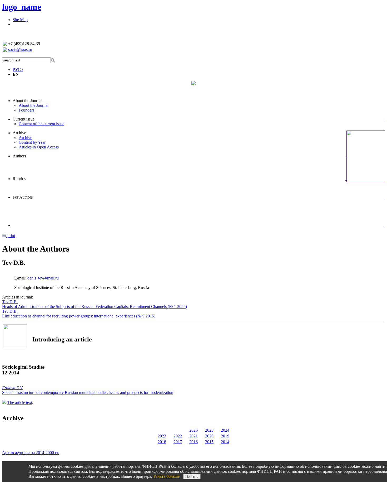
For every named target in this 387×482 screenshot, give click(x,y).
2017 (177, 442)
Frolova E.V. (12, 387)
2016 (193, 442)
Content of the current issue (41, 124)
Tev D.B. (10, 302)
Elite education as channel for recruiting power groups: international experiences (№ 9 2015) (78, 316)
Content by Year (32, 142)
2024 (225, 430)
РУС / (18, 69)
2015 (209, 442)
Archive (19, 133)
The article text (19, 402)
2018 (162, 442)
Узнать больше (166, 476)
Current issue (23, 119)
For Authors (23, 197)
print (10, 235)
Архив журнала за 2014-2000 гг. (30, 452)
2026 (193, 430)
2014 (225, 442)
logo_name (21, 7)
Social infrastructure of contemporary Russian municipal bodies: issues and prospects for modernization (87, 392)
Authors (19, 156)
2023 (162, 436)
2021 (193, 436)
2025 (209, 430)
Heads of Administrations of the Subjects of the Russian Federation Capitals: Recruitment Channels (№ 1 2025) (94, 306)
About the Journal (27, 100)
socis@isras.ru (20, 49)
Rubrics (19, 178)
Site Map (20, 19)
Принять (192, 477)
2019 (225, 436)
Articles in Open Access (39, 147)
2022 (177, 436)
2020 (209, 436)
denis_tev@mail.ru (42, 278)
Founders (26, 110)
